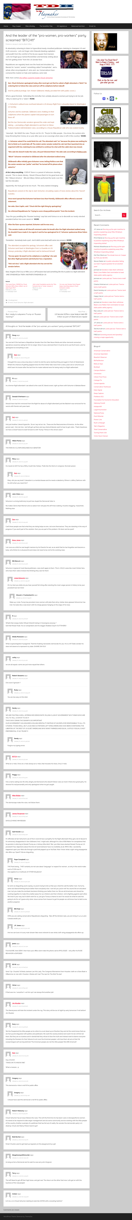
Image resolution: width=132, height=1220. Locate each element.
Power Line (98, 419)
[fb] (112, 98)
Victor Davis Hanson (101, 436)
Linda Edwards (19, 578)
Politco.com (81, 152)
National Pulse (99, 413)
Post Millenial (98, 416)
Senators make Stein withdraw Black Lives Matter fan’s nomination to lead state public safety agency (109, 272)
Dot (13, 417)
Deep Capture (99, 393)
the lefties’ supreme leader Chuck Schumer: (36, 78)
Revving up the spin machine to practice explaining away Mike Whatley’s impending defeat (109, 232)
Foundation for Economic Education (106, 400)
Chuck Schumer (18, 302)
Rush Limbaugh (99, 423)
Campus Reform (99, 370)
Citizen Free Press (100, 377)
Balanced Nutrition (78, 26)
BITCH (14, 756)
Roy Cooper (16, 26)
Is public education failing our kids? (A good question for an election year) (109, 263)
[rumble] (116, 98)
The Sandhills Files (46, 26)
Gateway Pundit (99, 403)
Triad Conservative (100, 429)
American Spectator (101, 354)
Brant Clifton (28, 44)
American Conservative (102, 351)
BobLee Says (98, 364)
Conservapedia (99, 383)
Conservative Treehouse (102, 387)
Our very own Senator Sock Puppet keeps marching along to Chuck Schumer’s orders (70, 286)
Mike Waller (16, 795)
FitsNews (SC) (99, 396)
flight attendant (28, 302)
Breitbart (97, 367)
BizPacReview (99, 360)
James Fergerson (18, 813)
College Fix (98, 380)
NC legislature (62, 26)
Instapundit (98, 406)
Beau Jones (16, 540)
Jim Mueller (16, 1003)
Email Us (92, 26)
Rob (15, 355)
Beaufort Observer (100, 357)
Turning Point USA (100, 433)
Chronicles (97, 373)
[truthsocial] (104, 98)
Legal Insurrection (100, 410)
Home (6, 26)
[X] (107, 98)
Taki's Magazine (99, 426)
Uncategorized (12, 300)
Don (13, 519)
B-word (10, 302)
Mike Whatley (30, 26)
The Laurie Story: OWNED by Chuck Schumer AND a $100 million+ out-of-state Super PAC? (17, 286)
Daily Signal (98, 390)
